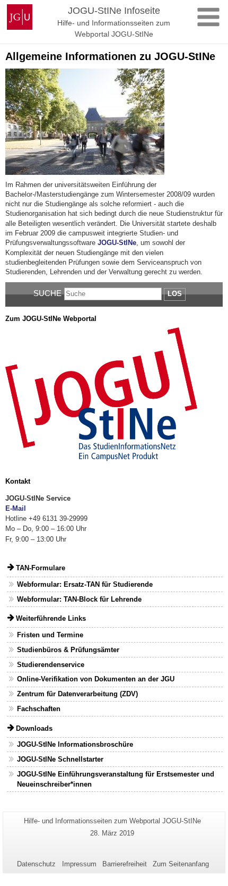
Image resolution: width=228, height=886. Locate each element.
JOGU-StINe (117, 243)
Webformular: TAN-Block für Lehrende (79, 599)
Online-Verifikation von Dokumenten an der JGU (95, 679)
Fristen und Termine (50, 635)
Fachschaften (38, 709)
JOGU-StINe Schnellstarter (60, 759)
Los (175, 294)
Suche (47, 293)
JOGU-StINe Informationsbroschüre (75, 744)
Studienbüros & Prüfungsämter (68, 650)
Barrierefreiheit (124, 864)
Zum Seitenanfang (181, 864)
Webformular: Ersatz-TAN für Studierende (85, 584)
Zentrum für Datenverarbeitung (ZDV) (77, 694)
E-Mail (15, 508)
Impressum (79, 864)
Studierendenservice (50, 665)
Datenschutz (36, 864)
